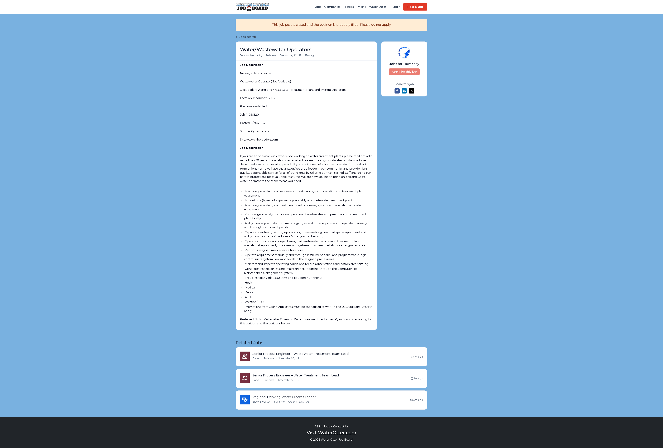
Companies (332, 6)
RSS (317, 426)
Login (396, 6)
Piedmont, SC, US (290, 55)
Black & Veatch (261, 401)
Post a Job (415, 6)
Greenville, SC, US (288, 358)
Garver (256, 358)
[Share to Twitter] (411, 91)
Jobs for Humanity (251, 55)
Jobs (318, 6)
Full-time (271, 55)
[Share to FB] (397, 91)
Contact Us (340, 426)
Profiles (348, 6)
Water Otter (377, 6)
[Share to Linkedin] (404, 91)
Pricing (361, 6)
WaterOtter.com (337, 433)
